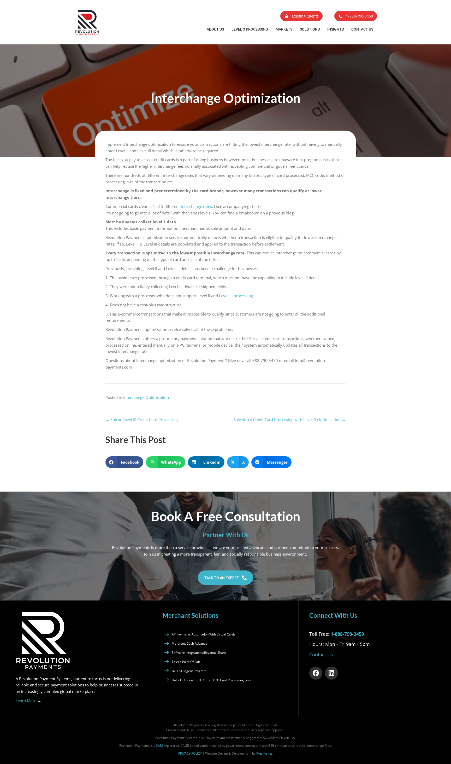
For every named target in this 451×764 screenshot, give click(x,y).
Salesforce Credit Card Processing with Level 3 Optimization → (290, 419)
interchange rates (196, 206)
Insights (335, 29)
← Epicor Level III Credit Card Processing (141, 419)
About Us (215, 29)
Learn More (28, 700)
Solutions (310, 29)
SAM (159, 745)
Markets (284, 29)
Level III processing (236, 295)
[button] (301, 16)
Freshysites (264, 753)
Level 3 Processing (250, 29)
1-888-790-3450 (347, 634)
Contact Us (362, 29)
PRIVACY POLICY (190, 753)
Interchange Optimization (146, 397)
